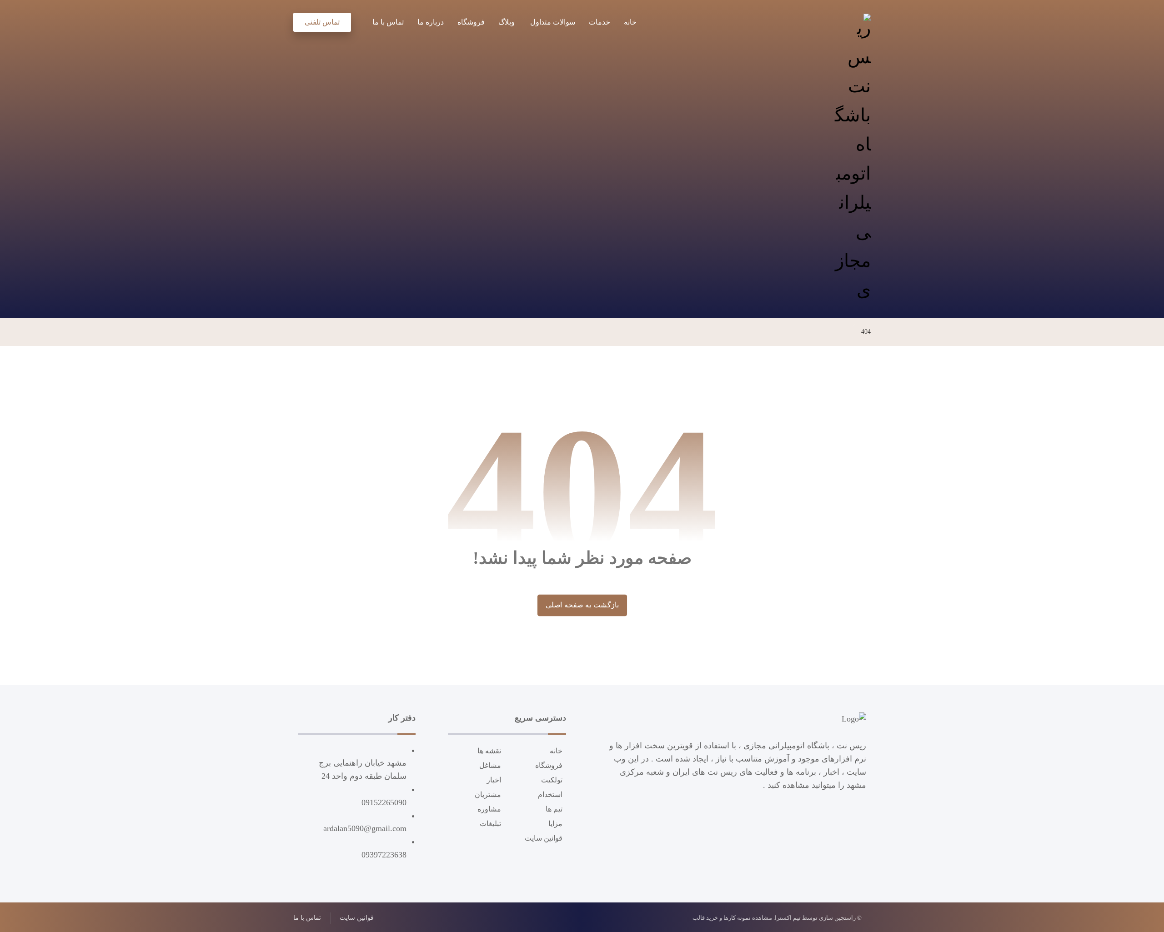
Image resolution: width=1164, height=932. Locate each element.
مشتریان (488, 794)
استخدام (550, 794)
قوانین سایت (543, 838)
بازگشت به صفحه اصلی (581, 605)
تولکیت (551, 780)
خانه (556, 751)
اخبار (494, 780)
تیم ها (554, 809)
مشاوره (489, 809)
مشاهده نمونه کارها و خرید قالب (732, 917)
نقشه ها (489, 751)
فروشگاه (548, 765)
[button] (358, 20)
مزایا (555, 823)
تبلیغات (490, 823)
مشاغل (490, 765)
